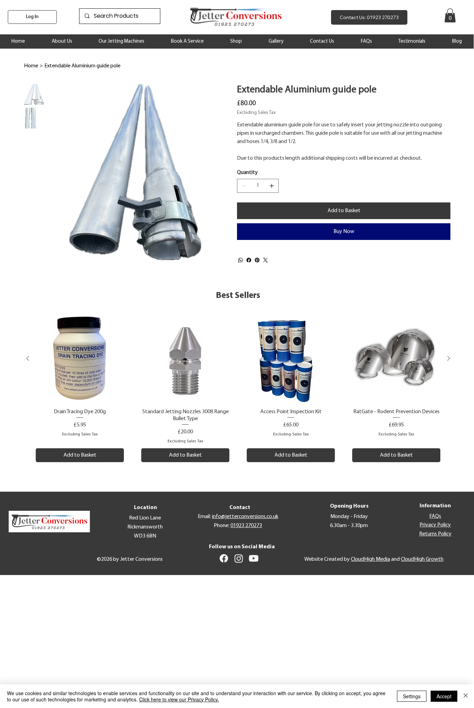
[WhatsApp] (240, 260)
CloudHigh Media (370, 559)
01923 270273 (246, 525)
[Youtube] (253, 558)
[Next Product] (449, 358)
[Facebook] (248, 260)
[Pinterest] (257, 260)
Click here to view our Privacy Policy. (179, 699)
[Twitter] (265, 260)
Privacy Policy (435, 525)
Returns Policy (435, 534)
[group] (238, 388)
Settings (412, 696)
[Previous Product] (28, 358)
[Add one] (272, 186)
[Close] (466, 696)
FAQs (435, 516)
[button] (450, 15)
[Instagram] (238, 558)
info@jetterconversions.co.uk (245, 516)
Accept (444, 696)
